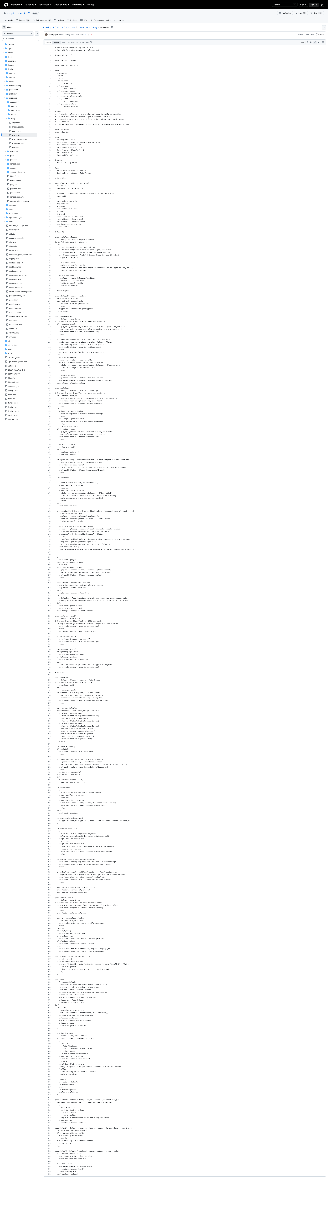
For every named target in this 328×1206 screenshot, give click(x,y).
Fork (302, 13)
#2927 (85, 34)
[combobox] (21, 39)
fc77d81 (300, 34)
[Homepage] (6, 5)
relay (95, 27)
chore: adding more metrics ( (71, 34)
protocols (70, 27)
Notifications (286, 13)
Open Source (60, 4)
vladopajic (53, 34)
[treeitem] (19, 135)
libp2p (60, 27)
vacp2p (11, 13)
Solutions (29, 4)
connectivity (84, 27)
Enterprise (77, 4)
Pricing (90, 4)
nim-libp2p (24, 13)
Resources (44, 4)
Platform (15, 4)
